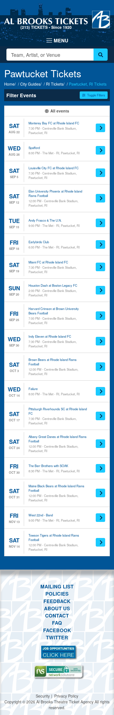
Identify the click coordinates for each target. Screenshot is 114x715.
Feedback (57, 601)
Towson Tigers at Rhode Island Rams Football (53, 537)
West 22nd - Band (40, 515)
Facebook (57, 630)
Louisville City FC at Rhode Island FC (53, 168)
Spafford (34, 147)
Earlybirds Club (38, 242)
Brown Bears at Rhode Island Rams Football (52, 361)
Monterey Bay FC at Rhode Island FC (53, 123)
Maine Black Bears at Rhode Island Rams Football (56, 488)
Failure (33, 388)
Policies (57, 593)
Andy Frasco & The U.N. (45, 220)
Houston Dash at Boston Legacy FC (52, 285)
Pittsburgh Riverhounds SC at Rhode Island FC (57, 411)
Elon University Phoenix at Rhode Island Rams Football (55, 193)
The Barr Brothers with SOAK (48, 465)
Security (43, 696)
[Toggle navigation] (57, 40)
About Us (57, 608)
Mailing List (57, 586)
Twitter (57, 637)
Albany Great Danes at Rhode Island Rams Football (57, 438)
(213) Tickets (34, 27)
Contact (57, 615)
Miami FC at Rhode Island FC (48, 262)
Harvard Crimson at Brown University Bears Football (53, 310)
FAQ (57, 622)
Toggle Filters (95, 95)
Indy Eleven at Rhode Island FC (49, 336)
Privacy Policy (66, 696)
